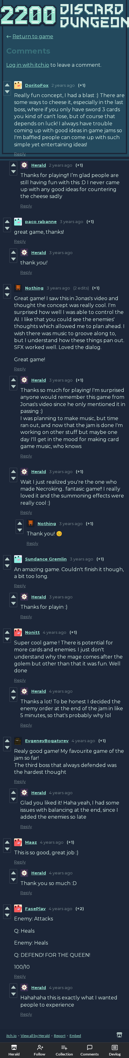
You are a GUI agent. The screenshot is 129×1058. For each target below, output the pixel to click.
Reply (20, 153)
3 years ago (71, 221)
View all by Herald (35, 1035)
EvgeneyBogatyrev (47, 740)
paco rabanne (41, 221)
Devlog (115, 1054)
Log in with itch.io (27, 65)
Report (59, 1035)
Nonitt (32, 632)
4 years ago (54, 632)
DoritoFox (37, 85)
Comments (89, 1054)
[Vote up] (7, 84)
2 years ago (63, 85)
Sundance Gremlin (46, 558)
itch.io (11, 1035)
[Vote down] (7, 91)
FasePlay (35, 908)
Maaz (31, 842)
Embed (75, 1035)
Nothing (34, 287)
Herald (38, 165)
